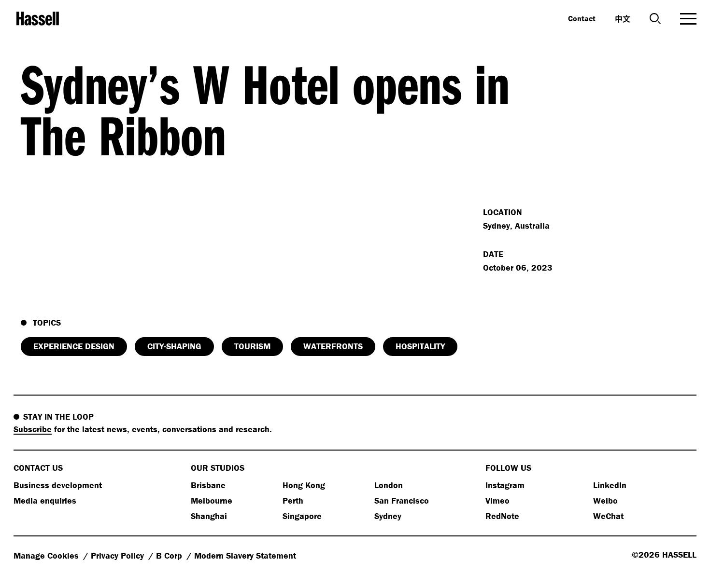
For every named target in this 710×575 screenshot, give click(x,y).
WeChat (608, 515)
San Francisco (401, 500)
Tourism (252, 346)
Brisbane (208, 485)
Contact (582, 18)
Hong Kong (304, 485)
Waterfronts (333, 346)
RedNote (502, 515)
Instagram (505, 485)
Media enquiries (45, 500)
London (388, 485)
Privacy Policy (118, 555)
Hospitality (420, 346)
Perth (293, 500)
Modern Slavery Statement (245, 555)
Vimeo (497, 500)
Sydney (387, 515)
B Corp (170, 555)
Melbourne (211, 500)
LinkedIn (609, 485)
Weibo (605, 500)
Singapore (302, 515)
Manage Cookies (47, 555)
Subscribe (33, 429)
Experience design (73, 346)
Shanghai (209, 515)
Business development (58, 485)
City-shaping (174, 346)
